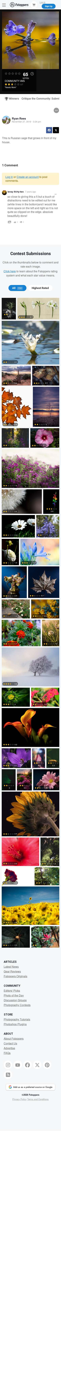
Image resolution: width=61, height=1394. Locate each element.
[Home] (19, 5)
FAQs (7, 1053)
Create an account (28, 177)
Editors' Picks (12, 991)
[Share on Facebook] (49, 130)
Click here (10, 271)
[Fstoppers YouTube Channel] (18, 1065)
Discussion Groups (15, 1000)
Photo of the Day (14, 995)
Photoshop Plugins (15, 1024)
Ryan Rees (19, 118)
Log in (9, 177)
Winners (12, 99)
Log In (42, 2)
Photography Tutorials (17, 1019)
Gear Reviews (12, 971)
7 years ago (30, 191)
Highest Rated (40, 288)
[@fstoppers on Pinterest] (47, 1065)
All (17, 288)
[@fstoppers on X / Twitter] (37, 1065)
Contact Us (10, 1043)
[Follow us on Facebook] (27, 1065)
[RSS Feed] (8, 1074)
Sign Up (48, 6)
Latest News (11, 967)
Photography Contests (17, 1005)
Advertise (9, 1048)
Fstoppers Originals (15, 976)
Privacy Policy (19, 1099)
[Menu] (4, 4)
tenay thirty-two (16, 191)
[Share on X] (56, 130)
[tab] (17, 288)
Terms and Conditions (38, 1099)
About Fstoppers (14, 1038)
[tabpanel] (30, 623)
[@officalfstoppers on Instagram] (8, 1065)
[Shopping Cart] (33, 4)
